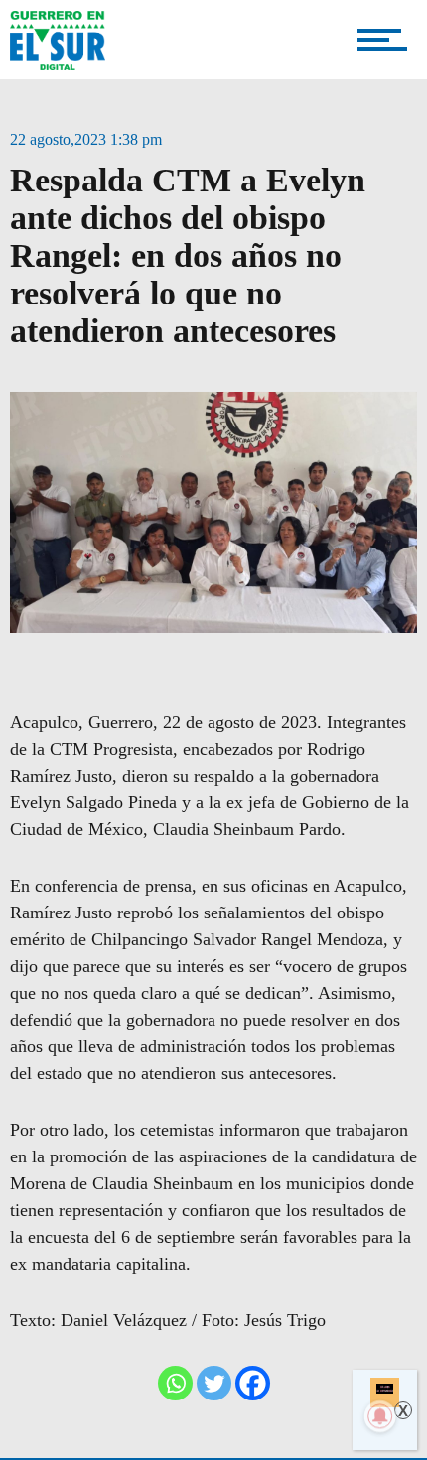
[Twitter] (214, 1383)
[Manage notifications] (380, 1416)
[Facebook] (252, 1383)
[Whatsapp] (175, 1383)
